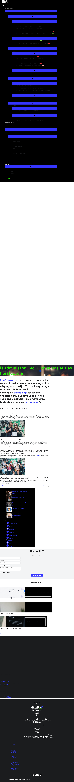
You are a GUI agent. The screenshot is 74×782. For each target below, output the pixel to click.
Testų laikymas (35, 724)
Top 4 (11, 540)
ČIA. (10, 483)
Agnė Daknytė (8, 380)
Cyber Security (11, 529)
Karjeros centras (14, 749)
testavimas (38, 455)
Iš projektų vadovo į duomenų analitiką (19, 502)
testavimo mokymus (20, 418)
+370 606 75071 (3, 685)
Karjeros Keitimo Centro (30, 448)
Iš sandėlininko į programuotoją (18, 497)
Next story (45, 485)
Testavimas (11, 538)
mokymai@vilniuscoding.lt (5, 681)
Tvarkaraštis (29, 724)
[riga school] (46, 720)
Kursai (26, 724)
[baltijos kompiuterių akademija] (37, 722)
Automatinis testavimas (13, 523)
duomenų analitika (12, 532)
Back (3, 485)
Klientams (13, 755)
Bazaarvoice (32, 402)
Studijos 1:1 (13, 744)
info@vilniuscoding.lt (4, 684)
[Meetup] (40, 775)
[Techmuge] (37, 713)
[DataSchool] (37, 710)
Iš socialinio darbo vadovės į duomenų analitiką (19, 492)
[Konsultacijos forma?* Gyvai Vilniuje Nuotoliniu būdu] (5, 565)
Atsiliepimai (13, 753)
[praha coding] (37, 720)
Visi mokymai (2, 633)
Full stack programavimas (14, 535)
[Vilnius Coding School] (37, 716)
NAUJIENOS (13, 752)
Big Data (10, 526)
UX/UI (10, 543)
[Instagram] (38, 775)
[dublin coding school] (27, 720)
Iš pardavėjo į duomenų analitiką (18, 508)
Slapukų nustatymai (15, 764)
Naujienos (44, 724)
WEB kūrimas (11, 546)
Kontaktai (40, 724)
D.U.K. (12, 763)
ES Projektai (13, 757)
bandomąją (20, 392)
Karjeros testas (14, 756)
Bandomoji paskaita (15, 768)
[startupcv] (37, 707)
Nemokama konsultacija (16, 767)
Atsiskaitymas (13, 751)
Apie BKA (47, 724)
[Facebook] (33, 775)
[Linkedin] (36, 775)
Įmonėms (13, 750)
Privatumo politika (14, 762)
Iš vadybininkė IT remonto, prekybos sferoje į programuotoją (19, 514)
